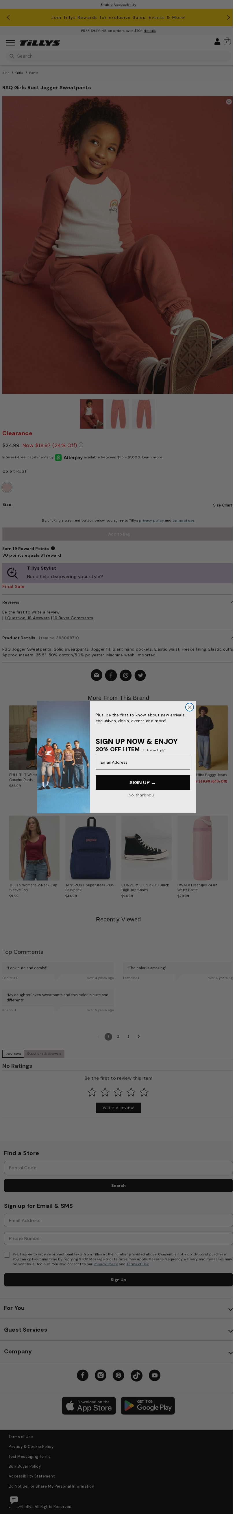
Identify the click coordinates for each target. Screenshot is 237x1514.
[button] (231, 739)
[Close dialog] (190, 707)
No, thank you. (141, 795)
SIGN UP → (142, 782)
